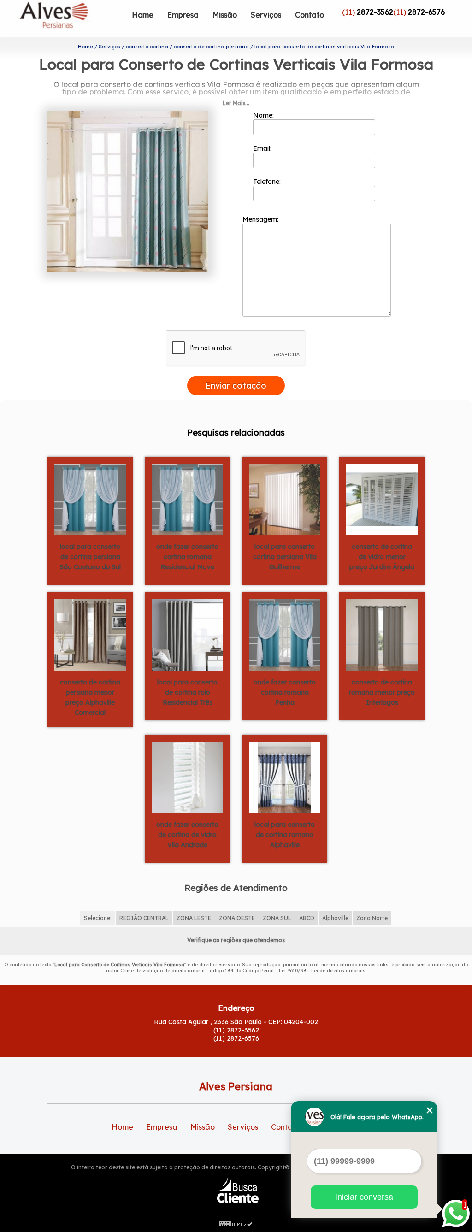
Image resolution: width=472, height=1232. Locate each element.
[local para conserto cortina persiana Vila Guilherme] (284, 498)
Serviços (266, 14)
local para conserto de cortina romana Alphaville (284, 834)
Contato (309, 14)
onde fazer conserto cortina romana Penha (285, 692)
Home (142, 14)
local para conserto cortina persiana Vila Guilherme (285, 556)
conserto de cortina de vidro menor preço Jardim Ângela (381, 556)
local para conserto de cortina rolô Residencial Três (187, 692)
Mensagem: (261, 219)
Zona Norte (372, 917)
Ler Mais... (236, 103)
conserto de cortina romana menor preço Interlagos (382, 692)
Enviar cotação (236, 385)
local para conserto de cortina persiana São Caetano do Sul (90, 556)
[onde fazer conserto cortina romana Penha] (284, 634)
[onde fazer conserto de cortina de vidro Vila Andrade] (187, 776)
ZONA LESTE (194, 917)
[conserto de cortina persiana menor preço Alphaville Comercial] (90, 634)
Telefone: (268, 181)
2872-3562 (375, 12)
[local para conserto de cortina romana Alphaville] (284, 776)
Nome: (264, 115)
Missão (224, 14)
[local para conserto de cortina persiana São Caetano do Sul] (90, 498)
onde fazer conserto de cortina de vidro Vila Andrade (187, 834)
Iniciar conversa (364, 1197)
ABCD (306, 917)
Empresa (183, 14)
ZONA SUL (277, 917)
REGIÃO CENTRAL (144, 917)
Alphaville (335, 917)
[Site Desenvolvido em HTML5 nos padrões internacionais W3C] (236, 1222)
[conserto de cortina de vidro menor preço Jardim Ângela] (381, 498)
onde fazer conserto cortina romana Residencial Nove (187, 556)
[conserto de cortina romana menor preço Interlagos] (381, 634)
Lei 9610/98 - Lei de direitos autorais (322, 970)
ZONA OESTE (237, 917)
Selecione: (98, 917)
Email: (263, 148)
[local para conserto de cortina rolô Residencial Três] (187, 634)
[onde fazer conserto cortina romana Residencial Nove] (187, 498)
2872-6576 (426, 12)
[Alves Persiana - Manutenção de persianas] (72, 18)
